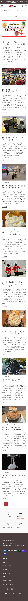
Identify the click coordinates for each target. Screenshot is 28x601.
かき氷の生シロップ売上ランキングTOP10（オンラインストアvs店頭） (14, 43)
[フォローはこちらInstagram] (12, 589)
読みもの (5, 562)
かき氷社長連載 (5, 87)
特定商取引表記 (7, 580)
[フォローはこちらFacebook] (4, 589)
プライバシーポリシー (8, 584)
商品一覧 (5, 558)
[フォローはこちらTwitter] (8, 589)
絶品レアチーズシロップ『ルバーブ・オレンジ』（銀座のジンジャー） (13, 234)
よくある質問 (6, 573)
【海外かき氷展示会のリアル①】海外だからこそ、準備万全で (13, 187)
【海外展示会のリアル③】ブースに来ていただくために (13, 91)
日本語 (19, 593)
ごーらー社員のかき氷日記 (8, 229)
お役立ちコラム (5, 39)
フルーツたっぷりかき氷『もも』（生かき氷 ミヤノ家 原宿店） (13, 429)
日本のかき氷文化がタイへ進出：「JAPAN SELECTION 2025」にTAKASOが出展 (13, 284)
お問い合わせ (6, 577)
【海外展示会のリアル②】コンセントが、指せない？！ (13, 139)
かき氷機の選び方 (7, 566)
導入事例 (5, 569)
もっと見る (4, 64)
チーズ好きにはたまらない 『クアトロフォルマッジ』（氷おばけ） (14, 333)
